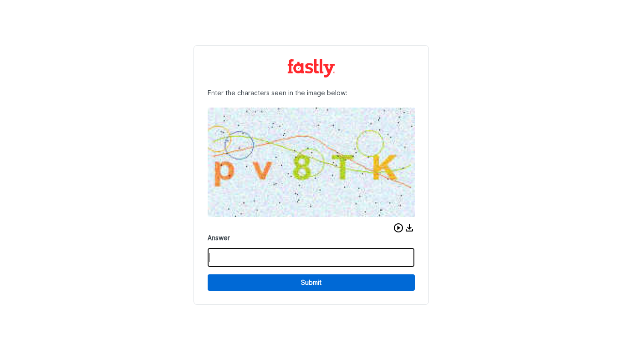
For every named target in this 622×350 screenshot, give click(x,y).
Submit (311, 282)
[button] (398, 227)
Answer (219, 238)
